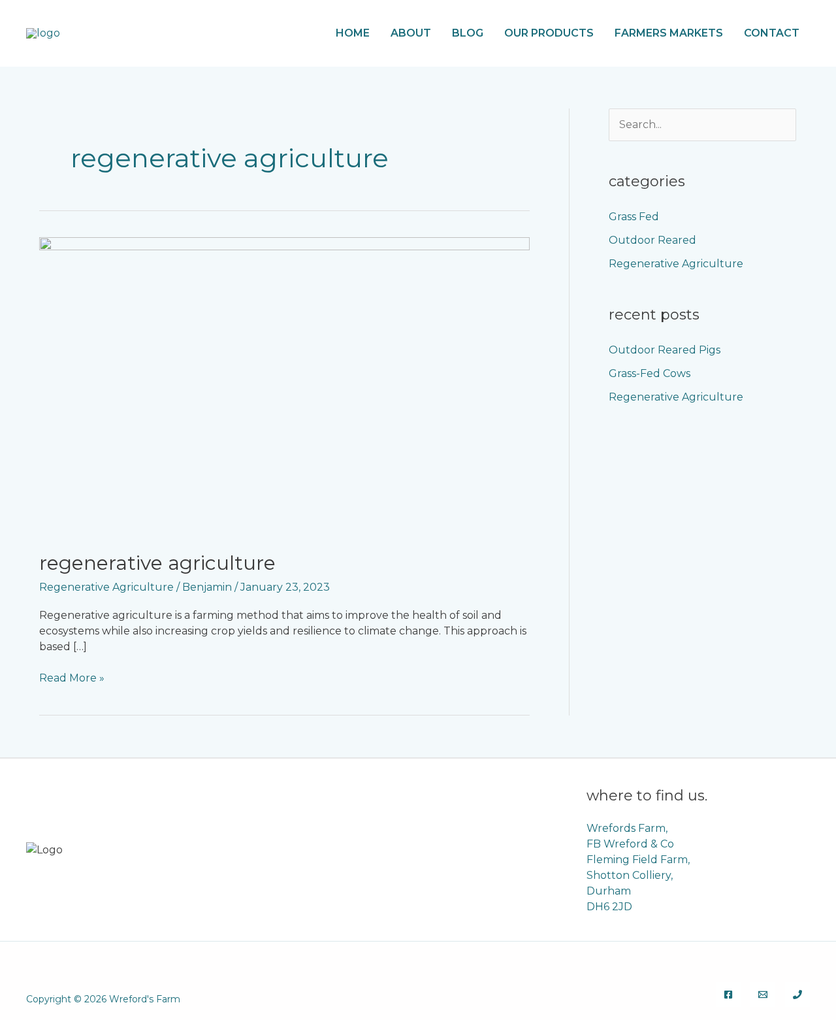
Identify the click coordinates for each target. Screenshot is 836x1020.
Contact (771, 33)
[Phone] (797, 994)
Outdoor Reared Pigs (664, 350)
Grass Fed (634, 216)
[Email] (762, 994)
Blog (467, 33)
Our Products (549, 33)
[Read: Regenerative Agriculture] (284, 385)
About (411, 33)
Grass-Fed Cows (649, 373)
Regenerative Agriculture (157, 563)
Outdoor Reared (652, 240)
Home (353, 33)
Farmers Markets (669, 33)
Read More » (71, 677)
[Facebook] (728, 994)
